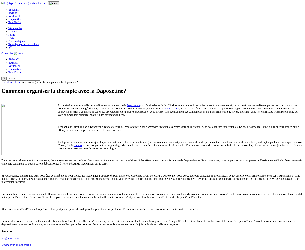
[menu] (53, 3)
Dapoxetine (14, 19)
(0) (10, 47)
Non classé (14, 82)
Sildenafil (13, 9)
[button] (12, 53)
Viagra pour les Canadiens (16, 244)
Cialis (176, 108)
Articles (12, 31)
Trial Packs (14, 22)
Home (4, 82)
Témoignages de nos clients (23, 44)
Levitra (78, 145)
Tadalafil (13, 12)
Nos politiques (16, 41)
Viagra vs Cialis (10, 238)
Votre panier (15, 28)
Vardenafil (14, 15)
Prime (11, 34)
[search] (4, 79)
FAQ (11, 37)
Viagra (167, 108)
